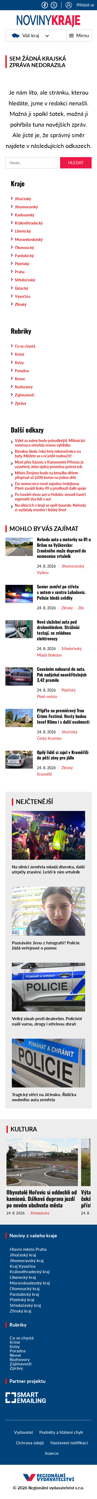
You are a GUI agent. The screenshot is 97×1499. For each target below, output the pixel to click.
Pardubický (24, 255)
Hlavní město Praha (28, 1249)
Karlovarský (24, 215)
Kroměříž (44, 774)
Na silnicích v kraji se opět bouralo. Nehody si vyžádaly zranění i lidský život (50, 507)
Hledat (76, 162)
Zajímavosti (24, 395)
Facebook (44, 5)
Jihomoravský (26, 207)
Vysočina (22, 296)
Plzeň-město (47, 697)
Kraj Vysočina (23, 1266)
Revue (20, 379)
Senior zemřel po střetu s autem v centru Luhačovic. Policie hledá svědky (61, 592)
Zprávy (20, 403)
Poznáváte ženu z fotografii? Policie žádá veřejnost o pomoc (46, 945)
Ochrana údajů (30, 1442)
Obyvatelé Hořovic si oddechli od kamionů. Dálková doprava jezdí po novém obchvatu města (41, 1198)
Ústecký (21, 288)
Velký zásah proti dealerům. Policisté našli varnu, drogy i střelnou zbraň (47, 1021)
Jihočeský (23, 198)
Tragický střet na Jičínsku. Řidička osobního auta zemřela (44, 1097)
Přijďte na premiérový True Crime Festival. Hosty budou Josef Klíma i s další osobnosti (63, 716)
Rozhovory (24, 387)
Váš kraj (30, 35)
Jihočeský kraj (23, 1254)
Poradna (22, 370)
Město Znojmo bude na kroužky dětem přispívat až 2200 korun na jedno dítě (46, 475)
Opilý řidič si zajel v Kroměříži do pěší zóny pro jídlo (62, 755)
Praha (20, 272)
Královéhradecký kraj (30, 1271)
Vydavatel (23, 1432)
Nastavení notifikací (69, 1442)
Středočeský (25, 280)
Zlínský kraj (20, 1310)
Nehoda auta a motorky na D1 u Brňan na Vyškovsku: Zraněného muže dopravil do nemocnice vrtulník (64, 547)
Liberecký (23, 231)
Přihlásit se (85, 5)
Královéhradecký (29, 223)
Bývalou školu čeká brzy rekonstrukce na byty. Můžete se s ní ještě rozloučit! (48, 453)
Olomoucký (24, 247)
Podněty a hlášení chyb (61, 1432)
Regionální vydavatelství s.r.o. (56, 1487)
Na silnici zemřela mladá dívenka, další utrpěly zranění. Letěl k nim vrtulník (48, 869)
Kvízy (19, 362)
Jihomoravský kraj (27, 1260)
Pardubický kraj (24, 1294)
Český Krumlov (49, 738)
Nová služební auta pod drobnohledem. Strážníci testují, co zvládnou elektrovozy (58, 630)
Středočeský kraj (25, 1305)
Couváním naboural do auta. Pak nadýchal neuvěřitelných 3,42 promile (61, 674)
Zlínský (20, 304)
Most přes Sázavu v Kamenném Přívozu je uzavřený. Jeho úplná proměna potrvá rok (49, 464)
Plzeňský (22, 263)
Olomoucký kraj (25, 1288)
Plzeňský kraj (22, 1299)
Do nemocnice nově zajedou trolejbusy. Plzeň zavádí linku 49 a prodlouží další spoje (50, 486)
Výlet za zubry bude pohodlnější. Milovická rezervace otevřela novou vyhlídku (50, 442)
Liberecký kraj (23, 1277)
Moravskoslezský (29, 239)
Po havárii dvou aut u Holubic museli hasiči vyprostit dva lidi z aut (50, 496)
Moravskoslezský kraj (30, 1282)
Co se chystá (25, 346)
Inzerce (51, 1453)
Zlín (81, 608)
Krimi (19, 354)
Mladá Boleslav (49, 655)
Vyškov (43, 573)
